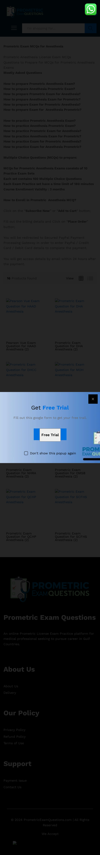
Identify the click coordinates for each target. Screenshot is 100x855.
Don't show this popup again (53, 453)
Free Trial (50, 435)
